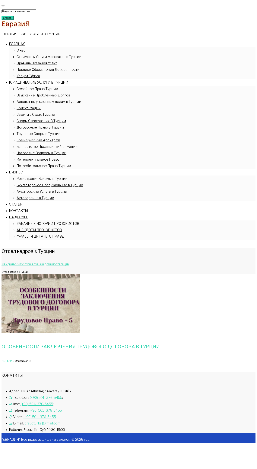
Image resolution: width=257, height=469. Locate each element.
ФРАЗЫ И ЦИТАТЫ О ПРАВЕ (40, 236)
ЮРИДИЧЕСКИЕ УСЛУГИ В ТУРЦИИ (38, 82)
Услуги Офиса (28, 76)
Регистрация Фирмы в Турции (42, 179)
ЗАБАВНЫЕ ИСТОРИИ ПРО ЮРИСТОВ (48, 224)
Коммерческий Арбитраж (38, 140)
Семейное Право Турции (37, 89)
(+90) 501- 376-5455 (46, 398)
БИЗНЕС (16, 172)
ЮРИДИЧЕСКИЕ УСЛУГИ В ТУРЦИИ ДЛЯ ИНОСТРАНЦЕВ (35, 264)
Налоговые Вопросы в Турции (41, 153)
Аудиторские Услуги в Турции (42, 191)
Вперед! (7, 17)
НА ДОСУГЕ (18, 217)
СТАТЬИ (16, 204)
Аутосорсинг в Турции (35, 198)
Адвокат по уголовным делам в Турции (49, 102)
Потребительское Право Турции (44, 166)
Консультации (29, 108)
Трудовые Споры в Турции (39, 134)
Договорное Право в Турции (40, 127)
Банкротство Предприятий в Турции (47, 147)
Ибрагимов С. (23, 360)
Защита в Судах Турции (36, 114)
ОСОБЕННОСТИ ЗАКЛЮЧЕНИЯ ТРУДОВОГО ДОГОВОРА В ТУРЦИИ (81, 347)
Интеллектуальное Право (38, 159)
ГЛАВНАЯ (17, 44)
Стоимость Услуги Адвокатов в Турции (49, 57)
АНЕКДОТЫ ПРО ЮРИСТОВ (39, 230)
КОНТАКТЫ (18, 211)
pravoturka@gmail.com (42, 423)
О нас (21, 50)
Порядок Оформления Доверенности (48, 70)
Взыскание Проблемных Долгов (43, 95)
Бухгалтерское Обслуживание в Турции (50, 185)
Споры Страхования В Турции (41, 121)
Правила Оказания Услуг (37, 63)
